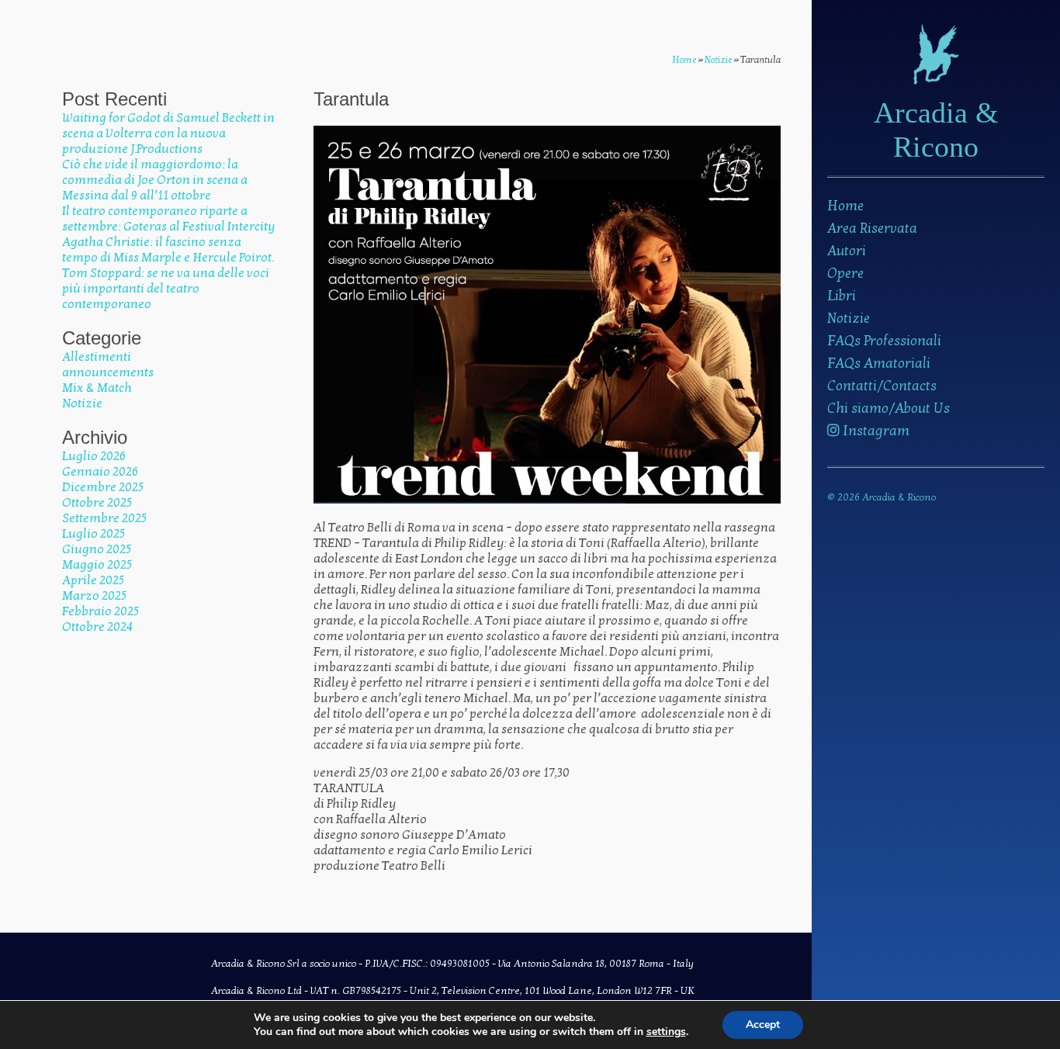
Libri (841, 296)
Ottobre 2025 (97, 503)
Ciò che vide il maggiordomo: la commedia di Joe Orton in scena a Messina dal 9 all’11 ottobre (155, 180)
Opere (845, 273)
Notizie (848, 318)
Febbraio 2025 (100, 611)
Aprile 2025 (93, 580)
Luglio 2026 (94, 456)
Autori (846, 251)
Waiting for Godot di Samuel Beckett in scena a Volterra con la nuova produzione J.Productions (168, 133)
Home (845, 206)
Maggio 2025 (97, 565)
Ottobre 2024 (97, 627)
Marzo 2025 (94, 596)
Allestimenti (96, 357)
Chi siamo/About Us (888, 408)
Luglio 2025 (93, 534)
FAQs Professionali (884, 341)
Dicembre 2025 (103, 487)
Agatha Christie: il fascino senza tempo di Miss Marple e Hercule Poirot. (168, 249)
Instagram (874, 431)
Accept (763, 1024)
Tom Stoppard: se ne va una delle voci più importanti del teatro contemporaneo (165, 288)
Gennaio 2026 (100, 471)
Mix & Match (97, 388)
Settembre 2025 (104, 518)
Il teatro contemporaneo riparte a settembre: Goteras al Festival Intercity (168, 218)
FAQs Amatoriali (878, 363)
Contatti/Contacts (882, 386)
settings (666, 1032)
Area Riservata (872, 228)
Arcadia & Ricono (936, 129)
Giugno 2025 (96, 549)
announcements (108, 372)
